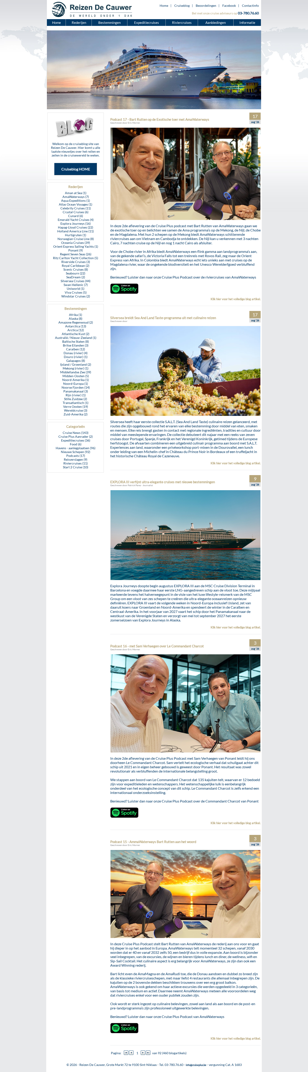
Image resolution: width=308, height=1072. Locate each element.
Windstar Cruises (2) (75, 296)
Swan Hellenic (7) (76, 285)
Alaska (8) (75, 318)
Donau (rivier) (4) (75, 353)
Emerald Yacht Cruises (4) (76, 220)
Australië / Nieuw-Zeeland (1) (75, 338)
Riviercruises (182, 22)
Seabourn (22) (75, 273)
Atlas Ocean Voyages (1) (75, 204)
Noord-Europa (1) (75, 383)
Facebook (229, 5)
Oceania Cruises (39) (75, 243)
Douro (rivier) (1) (75, 357)
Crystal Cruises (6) (75, 212)
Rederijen (79, 22)
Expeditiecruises (146, 22)
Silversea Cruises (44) (75, 281)
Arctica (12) (75, 330)
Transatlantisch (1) (75, 403)
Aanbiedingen (216, 22)
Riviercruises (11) (75, 463)
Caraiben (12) (75, 349)
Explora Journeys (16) (75, 223)
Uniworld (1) (75, 288)
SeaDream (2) (75, 277)
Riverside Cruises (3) (75, 262)
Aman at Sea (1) (75, 193)
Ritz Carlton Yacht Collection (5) (75, 258)
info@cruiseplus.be (196, 1064)
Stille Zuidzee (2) (75, 399)
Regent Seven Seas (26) (75, 254)
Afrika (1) (75, 315)
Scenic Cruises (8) (75, 269)
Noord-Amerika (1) (75, 380)
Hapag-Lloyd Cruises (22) (75, 227)
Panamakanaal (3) (75, 391)
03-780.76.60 (248, 13)
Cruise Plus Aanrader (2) (75, 436)
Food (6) (75, 444)
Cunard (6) (75, 216)
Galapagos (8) (75, 361)
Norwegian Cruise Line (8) (75, 239)
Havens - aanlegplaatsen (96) (75, 448)
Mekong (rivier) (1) (75, 368)
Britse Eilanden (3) (75, 345)
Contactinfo (250, 5)
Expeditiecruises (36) (75, 440)
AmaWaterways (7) (75, 197)
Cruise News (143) (75, 433)
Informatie (247, 22)
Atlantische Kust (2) (75, 334)
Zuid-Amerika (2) (75, 414)
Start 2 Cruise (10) (75, 467)
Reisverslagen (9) (75, 459)
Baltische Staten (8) (75, 341)
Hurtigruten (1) (75, 235)
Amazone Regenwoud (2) (75, 322)
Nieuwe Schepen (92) (75, 452)
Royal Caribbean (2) (75, 265)
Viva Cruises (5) (76, 292)
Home (164, 5)
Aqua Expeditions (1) (75, 200)
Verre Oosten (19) (75, 406)
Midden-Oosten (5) (75, 376)
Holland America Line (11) (75, 231)
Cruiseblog (182, 5)
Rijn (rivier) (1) (76, 395)
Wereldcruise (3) (75, 410)
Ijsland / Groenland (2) (75, 364)
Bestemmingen (109, 22)
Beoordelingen (206, 5)
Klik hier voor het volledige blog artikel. (236, 299)
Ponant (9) (75, 250)
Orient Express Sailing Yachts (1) (75, 246)
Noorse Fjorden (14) (76, 387)
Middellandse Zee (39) (75, 372)
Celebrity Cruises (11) (75, 208)
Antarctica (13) (75, 326)
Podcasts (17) (75, 456)
